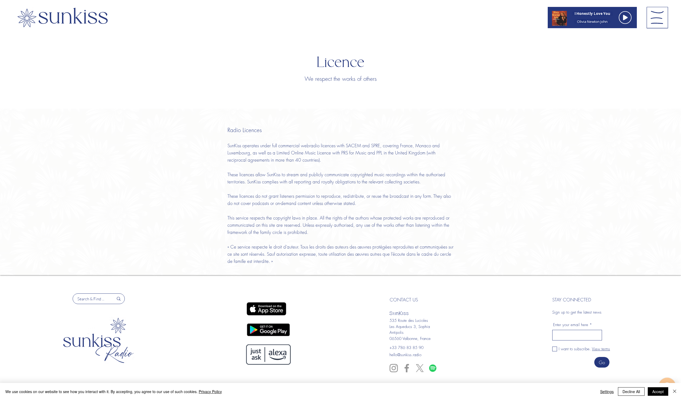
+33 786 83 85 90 (406, 347)
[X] (419, 368)
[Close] (674, 391)
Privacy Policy (210, 391)
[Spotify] (432, 368)
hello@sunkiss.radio (405, 354)
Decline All (631, 391)
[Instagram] (393, 368)
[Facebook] (406, 368)
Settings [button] (607, 391)
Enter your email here (570, 325)
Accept (658, 391)
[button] (657, 17)
